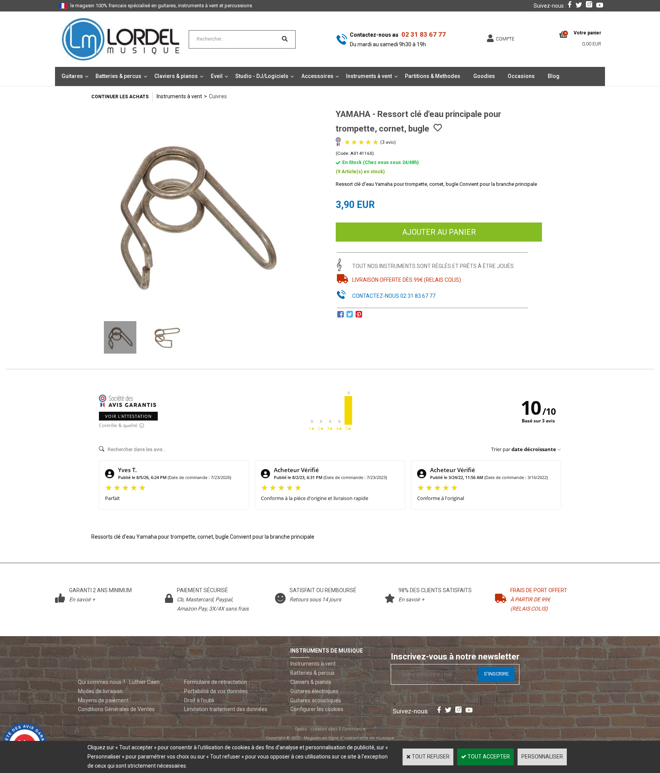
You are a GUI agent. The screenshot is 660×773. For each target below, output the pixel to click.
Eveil (217, 76)
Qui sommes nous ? (101, 682)
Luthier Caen (144, 682)
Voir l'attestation (128, 416)
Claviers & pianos (176, 76)
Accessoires (317, 76)
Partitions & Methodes (432, 76)
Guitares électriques (314, 691)
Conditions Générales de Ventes (116, 709)
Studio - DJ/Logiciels (261, 76)
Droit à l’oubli (199, 700)
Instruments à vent (369, 76)
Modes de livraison (100, 691)
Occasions (521, 76)
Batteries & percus (118, 76)
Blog (554, 76)
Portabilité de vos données (216, 691)
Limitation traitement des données (225, 709)
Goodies (484, 76)
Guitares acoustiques (315, 700)
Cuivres (218, 96)
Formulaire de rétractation (215, 682)
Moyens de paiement (103, 700)
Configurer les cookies (316, 709)
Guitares (72, 76)
